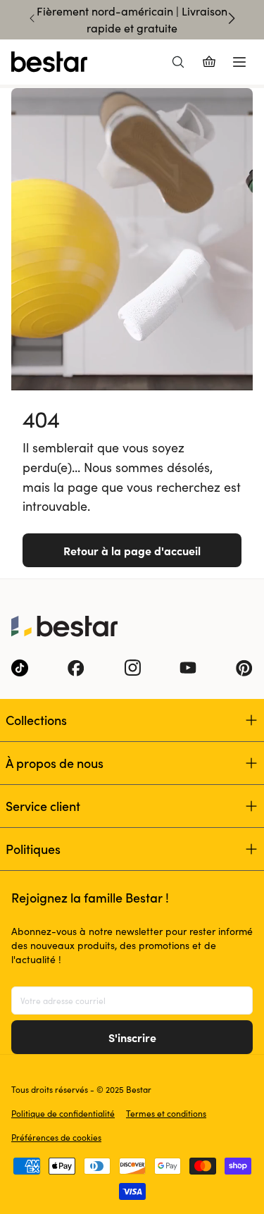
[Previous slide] (32, 18)
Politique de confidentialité (63, 1113)
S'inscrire (132, 1037)
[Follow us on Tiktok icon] (19, 667)
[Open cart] (209, 62)
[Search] (178, 62)
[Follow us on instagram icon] (132, 667)
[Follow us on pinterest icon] (244, 667)
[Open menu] (239, 62)
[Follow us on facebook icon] (76, 667)
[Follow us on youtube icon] (188, 667)
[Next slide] (232, 18)
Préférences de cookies (56, 1137)
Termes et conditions (166, 1113)
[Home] (49, 62)
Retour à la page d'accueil (132, 550)
